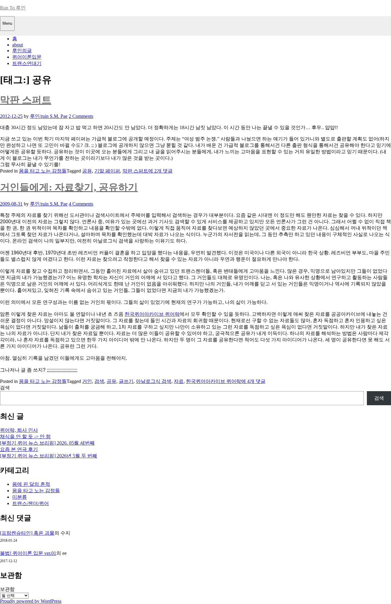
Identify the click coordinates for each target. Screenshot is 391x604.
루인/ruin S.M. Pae (49, 116)
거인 (87, 381)
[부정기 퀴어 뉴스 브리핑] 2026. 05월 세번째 (47, 443)
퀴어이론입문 (27, 57)
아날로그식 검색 (153, 381)
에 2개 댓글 (160, 170)
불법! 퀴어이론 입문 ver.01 (28, 553)
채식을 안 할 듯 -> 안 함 (25, 436)
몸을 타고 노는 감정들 (43, 170)
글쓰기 (126, 381)
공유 (87, 170)
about (17, 44)
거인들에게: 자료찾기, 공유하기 (69, 187)
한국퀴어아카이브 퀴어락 (152, 314)
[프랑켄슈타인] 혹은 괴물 (27, 533)
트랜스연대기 (27, 63)
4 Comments (81, 203)
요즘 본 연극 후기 (19, 449)
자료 (179, 381)
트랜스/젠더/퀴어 (30, 503)
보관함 (7, 589)
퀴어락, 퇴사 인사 (19, 430)
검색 (99, 381)
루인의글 (22, 50)
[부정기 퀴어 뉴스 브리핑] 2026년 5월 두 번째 (48, 455)
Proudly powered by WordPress (30, 601)
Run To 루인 (13, 7)
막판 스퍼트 (25, 99)
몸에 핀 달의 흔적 (31, 484)
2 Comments (81, 116)
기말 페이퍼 (107, 170)
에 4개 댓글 (253, 381)
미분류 (19, 497)
